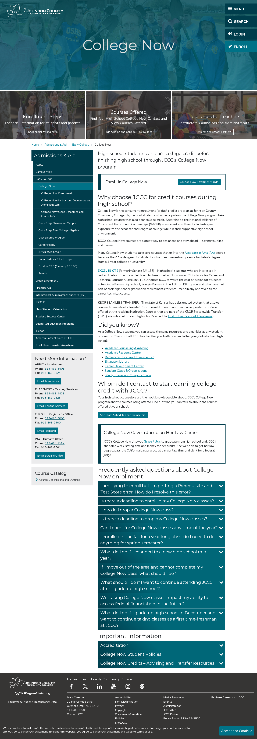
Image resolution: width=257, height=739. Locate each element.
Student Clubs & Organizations (126, 371)
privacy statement (37, 732)
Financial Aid (43, 288)
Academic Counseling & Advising (126, 348)
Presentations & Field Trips (55, 259)
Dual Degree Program (51, 238)
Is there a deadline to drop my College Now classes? (153, 518)
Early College (80, 144)
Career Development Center (124, 366)
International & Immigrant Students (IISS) (61, 295)
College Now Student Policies (130, 654)
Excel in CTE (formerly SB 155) (57, 266)
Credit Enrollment (47, 281)
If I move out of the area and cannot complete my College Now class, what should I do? (151, 570)
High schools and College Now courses (128, 132)
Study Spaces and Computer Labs (128, 375)
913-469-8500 (77, 710)
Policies (120, 718)
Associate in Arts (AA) (200, 253)
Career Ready (46, 245)
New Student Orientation (51, 309)
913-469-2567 (55, 443)
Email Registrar (46, 431)
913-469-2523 (51, 398)
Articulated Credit (49, 252)
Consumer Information (128, 714)
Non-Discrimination (126, 702)
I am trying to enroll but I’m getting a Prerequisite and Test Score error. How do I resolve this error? (156, 489)
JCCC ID (40, 302)
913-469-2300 (51, 423)
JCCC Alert (170, 710)
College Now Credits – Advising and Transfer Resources (157, 663)
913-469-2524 (51, 373)
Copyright (121, 710)
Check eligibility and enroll (43, 132)
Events (42, 273)
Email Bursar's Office (50, 456)
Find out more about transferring (190, 316)
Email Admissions (48, 381)
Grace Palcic (152, 442)
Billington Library (117, 362)
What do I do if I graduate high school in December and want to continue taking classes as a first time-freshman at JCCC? (158, 619)
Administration (172, 706)
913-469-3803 (55, 369)
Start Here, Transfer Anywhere (55, 345)
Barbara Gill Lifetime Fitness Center (129, 357)
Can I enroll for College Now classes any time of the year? (159, 527)
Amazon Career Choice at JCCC (54, 338)
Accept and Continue (236, 731)
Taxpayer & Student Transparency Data (32, 702)
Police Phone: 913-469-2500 (181, 718)
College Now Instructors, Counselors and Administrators (66, 203)
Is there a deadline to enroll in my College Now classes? (157, 500)
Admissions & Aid (56, 144)
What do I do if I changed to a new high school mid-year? (154, 555)
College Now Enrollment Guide (199, 182)
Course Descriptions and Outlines (59, 480)
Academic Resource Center (123, 353)
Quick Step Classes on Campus (57, 223)
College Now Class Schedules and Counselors (62, 214)
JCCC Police (170, 714)
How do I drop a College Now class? (137, 509)
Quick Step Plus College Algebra (58, 230)
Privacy (119, 706)
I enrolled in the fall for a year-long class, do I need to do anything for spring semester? (157, 539)
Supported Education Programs (55, 324)
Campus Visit (44, 172)
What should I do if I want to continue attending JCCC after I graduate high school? (156, 585)
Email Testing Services (51, 406)
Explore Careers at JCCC (227, 697)
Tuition (40, 331)
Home (35, 144)
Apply (39, 165)
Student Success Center (50, 316)
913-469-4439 (55, 393)
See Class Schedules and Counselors (122, 415)
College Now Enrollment (56, 193)
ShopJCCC (121, 723)
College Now (46, 186)
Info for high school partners (214, 132)
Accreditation (114, 645)
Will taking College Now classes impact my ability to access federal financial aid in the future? (154, 600)
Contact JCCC (75, 714)
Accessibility (123, 697)
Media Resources (173, 697)
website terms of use (139, 732)
